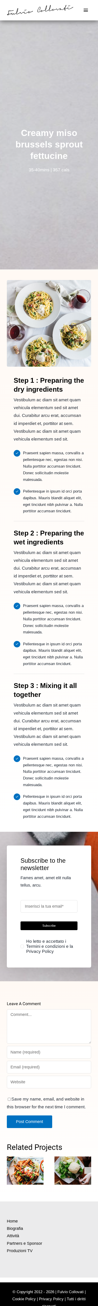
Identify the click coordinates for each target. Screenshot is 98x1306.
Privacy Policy (51, 1299)
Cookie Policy (24, 1299)
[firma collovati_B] (40, 7)
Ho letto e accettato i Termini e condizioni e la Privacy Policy (49, 946)
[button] (10, 1170)
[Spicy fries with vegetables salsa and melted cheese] (25, 1170)
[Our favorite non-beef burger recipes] (72, 1170)
